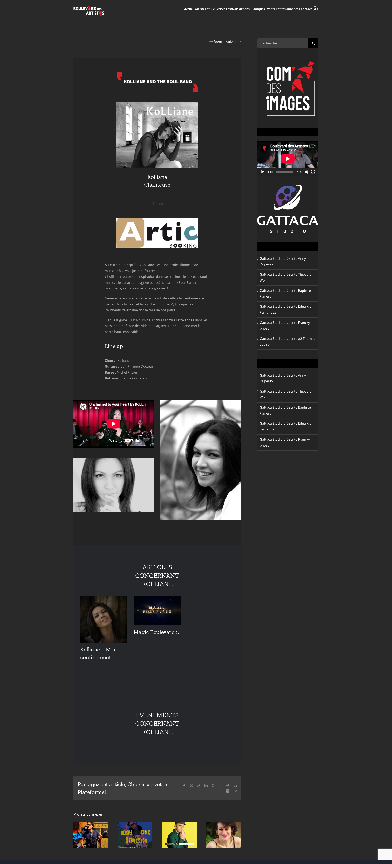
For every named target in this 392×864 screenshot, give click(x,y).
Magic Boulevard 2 (156, 632)
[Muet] (307, 172)
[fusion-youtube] (161, 203)
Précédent (214, 42)
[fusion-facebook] (153, 203)
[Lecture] (263, 172)
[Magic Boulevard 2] (157, 610)
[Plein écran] (313, 172)
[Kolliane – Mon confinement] (103, 619)
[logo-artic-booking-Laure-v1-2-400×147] (157, 219)
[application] (287, 158)
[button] (315, 8)
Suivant (232, 42)
